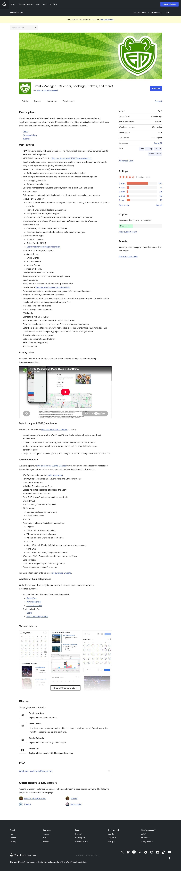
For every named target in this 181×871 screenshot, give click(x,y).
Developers (80, 838)
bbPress (145, 838)
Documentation (30, 135)
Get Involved (113, 830)
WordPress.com (148, 830)
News (12, 834)
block (142, 149)
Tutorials (26, 139)
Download (156, 88)
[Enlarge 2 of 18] (45, 664)
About (12, 830)
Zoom (29, 613)
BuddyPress (31, 598)
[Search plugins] (35, 27)
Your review (124, 205)
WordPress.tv (81, 842)
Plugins (45, 838)
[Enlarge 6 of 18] (77, 657)
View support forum (128, 232)
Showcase (47, 830)
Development (69, 101)
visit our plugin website (61, 573)
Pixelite (27, 804)
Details (25, 101)
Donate (112, 838)
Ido (34, 855)
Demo (25, 131)
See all (159, 205)
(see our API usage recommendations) (53, 287)
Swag (111, 842)
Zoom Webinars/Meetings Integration (43, 247)
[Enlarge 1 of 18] (45, 634)
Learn (77, 830)
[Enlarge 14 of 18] (108, 634)
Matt (144, 834)
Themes (46, 834)
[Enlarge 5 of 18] (77, 634)
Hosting (13, 838)
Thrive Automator (34, 605)
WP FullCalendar (33, 602)
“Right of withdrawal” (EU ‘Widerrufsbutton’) (71, 158)
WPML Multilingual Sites (37, 616)
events (151, 154)
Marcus (74, 798)
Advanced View (126, 161)
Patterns (46, 842)
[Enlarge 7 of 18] (77, 678)
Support (158, 101)
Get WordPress (169, 4)
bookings (149, 149)
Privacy (13, 842)
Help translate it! (107, 19)
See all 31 (158, 143)
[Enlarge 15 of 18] (108, 670)
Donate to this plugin (128, 256)
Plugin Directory (16, 12)
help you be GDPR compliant (54, 429)
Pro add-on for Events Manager (52, 466)
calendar (158, 149)
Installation (52, 101)
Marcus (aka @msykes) (47, 90)
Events (111, 834)
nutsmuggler (76, 804)
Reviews (37, 101)
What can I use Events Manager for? (35, 771)
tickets (158, 154)
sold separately (55, 475)
